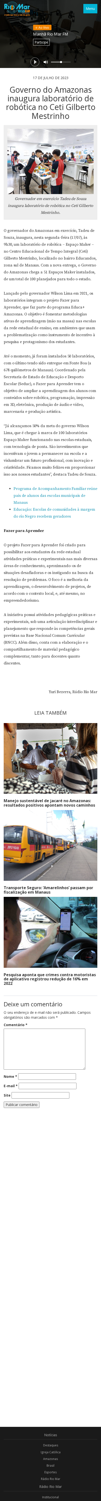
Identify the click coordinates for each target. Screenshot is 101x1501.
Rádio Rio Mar (50, 1479)
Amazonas (50, 1459)
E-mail (11, 1085)
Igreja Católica (51, 1452)
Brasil (50, 1465)
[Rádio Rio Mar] (17, 8)
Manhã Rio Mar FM (50, 34)
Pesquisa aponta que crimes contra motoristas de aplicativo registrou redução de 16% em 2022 (50, 979)
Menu (90, 8)
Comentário (15, 1024)
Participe (41, 42)
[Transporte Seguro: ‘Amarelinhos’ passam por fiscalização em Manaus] (50, 845)
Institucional (50, 1497)
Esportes (50, 1472)
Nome (10, 1076)
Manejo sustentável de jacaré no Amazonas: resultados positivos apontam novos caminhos (49, 803)
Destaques (50, 1445)
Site (7, 1095)
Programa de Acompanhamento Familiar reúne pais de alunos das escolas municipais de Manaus (55, 495)
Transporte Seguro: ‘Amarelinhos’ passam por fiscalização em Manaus (48, 890)
